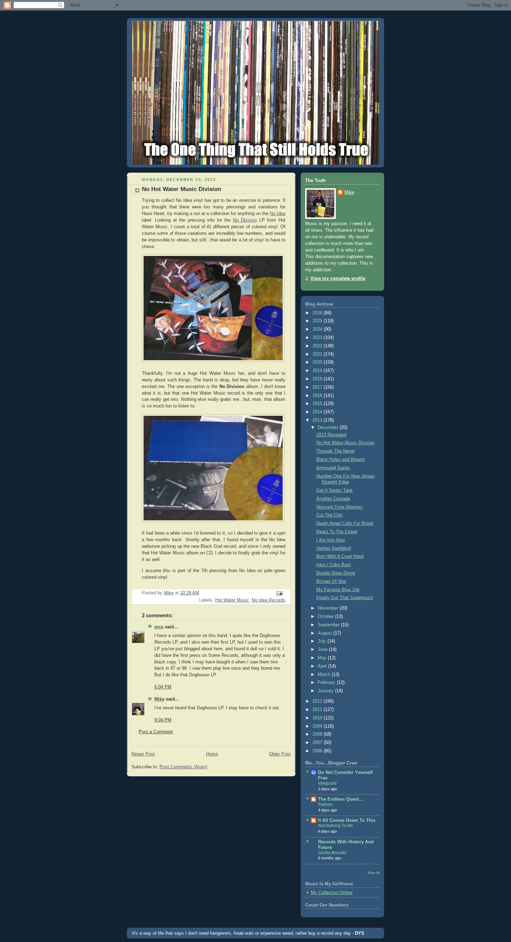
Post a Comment (156, 731)
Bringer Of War (331, 581)
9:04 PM (162, 720)
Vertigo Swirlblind (333, 548)
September (329, 624)
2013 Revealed (331, 434)
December (329, 427)
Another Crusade (333, 498)
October (326, 616)
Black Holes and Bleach (340, 459)
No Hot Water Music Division (345, 442)
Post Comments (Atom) (183, 767)
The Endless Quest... (340, 799)
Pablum (325, 804)
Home (212, 754)
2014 (318, 412)
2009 (318, 726)
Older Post (280, 754)
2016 (318, 395)
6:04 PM (162, 687)
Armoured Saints (333, 467)
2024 (318, 329)
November (329, 608)
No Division (245, 220)
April (323, 666)
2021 (318, 354)
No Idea (277, 213)
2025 (318, 321)
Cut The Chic (329, 515)
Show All (373, 873)
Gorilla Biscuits (332, 852)
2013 (318, 420)
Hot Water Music (232, 600)
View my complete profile (337, 278)
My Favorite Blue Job (337, 589)
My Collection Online (331, 892)
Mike (159, 699)
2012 (318, 701)
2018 (318, 379)
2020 (318, 362)
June (323, 649)
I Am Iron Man (330, 540)
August (325, 633)
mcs (158, 627)
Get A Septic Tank (334, 490)
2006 (318, 751)
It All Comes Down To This (346, 820)
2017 (318, 387)
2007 (318, 742)
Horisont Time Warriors (339, 507)
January (326, 690)
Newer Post (143, 754)
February (327, 682)
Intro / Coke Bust (333, 564)
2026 (318, 313)
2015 (318, 403)
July (322, 641)
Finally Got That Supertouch (344, 597)
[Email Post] (279, 592)
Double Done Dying (335, 573)
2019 (318, 370)
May (323, 657)
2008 (318, 734)
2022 (318, 346)
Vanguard (327, 783)
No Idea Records (268, 600)
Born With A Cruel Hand (340, 556)
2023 (318, 337)
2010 (318, 718)
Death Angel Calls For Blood (344, 523)
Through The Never (335, 451)
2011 (318, 709)
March (325, 674)
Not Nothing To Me (335, 825)
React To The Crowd (336, 531)
